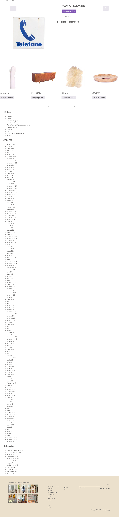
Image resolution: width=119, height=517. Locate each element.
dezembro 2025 (12, 161)
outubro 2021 (11, 266)
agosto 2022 (11, 245)
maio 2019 (10, 326)
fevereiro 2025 (11, 182)
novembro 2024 (12, 188)
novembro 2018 (12, 339)
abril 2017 (10, 379)
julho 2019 (10, 322)
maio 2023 (10, 226)
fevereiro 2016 (11, 408)
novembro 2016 (12, 389)
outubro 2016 (11, 391)
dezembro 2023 (12, 211)
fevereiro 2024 (11, 207)
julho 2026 (10, 146)
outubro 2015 (11, 417)
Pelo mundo (10, 461)
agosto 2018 (11, 345)
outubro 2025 (11, 165)
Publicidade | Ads (12, 127)
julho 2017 (10, 373)
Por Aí (9, 473)
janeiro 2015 (10, 435)
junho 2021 (10, 274)
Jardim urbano (11, 465)
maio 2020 (10, 301)
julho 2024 (10, 197)
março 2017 (10, 381)
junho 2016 (10, 400)
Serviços (9, 129)
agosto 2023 (11, 220)
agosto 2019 (11, 320)
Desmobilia (68, 16)
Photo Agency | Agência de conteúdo (18, 125)
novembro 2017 (12, 364)
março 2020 (10, 306)
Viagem (9, 463)
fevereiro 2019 (11, 333)
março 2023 (10, 230)
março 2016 (10, 406)
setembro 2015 (11, 419)
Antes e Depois (11, 459)
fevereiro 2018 (11, 358)
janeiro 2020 (10, 310)
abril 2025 (10, 178)
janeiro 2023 (10, 234)
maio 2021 (10, 276)
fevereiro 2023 (11, 232)
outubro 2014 (11, 442)
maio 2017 (10, 377)
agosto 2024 (11, 194)
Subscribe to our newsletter (15, 133)
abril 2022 (10, 253)
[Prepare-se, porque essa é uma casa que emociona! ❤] (33, 489)
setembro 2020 (11, 293)
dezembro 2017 (12, 362)
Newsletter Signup (12, 121)
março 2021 (10, 280)
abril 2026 (10, 153)
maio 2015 (10, 427)
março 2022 (10, 255)
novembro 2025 (12, 163)
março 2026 (10, 155)
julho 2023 (10, 222)
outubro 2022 (11, 241)
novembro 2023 (12, 213)
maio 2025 (10, 176)
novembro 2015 (12, 415)
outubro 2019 (11, 316)
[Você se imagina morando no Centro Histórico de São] (33, 498)
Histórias (9, 455)
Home (9, 119)
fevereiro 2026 (11, 157)
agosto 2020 (11, 295)
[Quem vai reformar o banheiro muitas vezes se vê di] (12, 489)
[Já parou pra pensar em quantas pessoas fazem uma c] (22, 489)
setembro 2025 (11, 167)
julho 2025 (10, 171)
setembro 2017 (11, 368)
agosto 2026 (11, 144)
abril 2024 (10, 203)
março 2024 (10, 205)
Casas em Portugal (12, 453)
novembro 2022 (12, 238)
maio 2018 (10, 352)
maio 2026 (10, 150)
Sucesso (9, 135)
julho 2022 (10, 247)
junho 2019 (10, 324)
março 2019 (10, 331)
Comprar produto (69, 11)
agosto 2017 (11, 370)
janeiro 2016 (10, 410)
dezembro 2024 (12, 186)
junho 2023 (10, 224)
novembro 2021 (12, 264)
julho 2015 (10, 423)
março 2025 (10, 180)
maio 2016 (10, 402)
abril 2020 (10, 303)
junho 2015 (10, 425)
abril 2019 (10, 329)
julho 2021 (10, 272)
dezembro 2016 (12, 387)
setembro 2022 (11, 243)
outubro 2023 (11, 215)
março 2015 (10, 431)
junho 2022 (10, 249)
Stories (49, 500)
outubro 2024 (11, 190)
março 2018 (10, 356)
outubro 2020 (11, 291)
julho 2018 (10, 347)
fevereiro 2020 (11, 308)
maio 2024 (10, 201)
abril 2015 (10, 429)
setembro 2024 (11, 192)
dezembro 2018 (12, 337)
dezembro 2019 (12, 312)
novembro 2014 (12, 440)
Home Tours (11, 457)
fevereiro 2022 (11, 257)
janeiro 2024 (10, 209)
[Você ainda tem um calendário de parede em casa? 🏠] (12, 498)
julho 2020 (10, 297)
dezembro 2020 (12, 287)
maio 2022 (10, 251)
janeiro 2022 (10, 259)
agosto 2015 (11, 421)
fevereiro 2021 (11, 282)
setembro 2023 (11, 217)
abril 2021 (10, 278)
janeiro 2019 (10, 335)
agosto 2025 (11, 169)
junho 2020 (10, 299)
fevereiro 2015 (11, 433)
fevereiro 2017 (11, 383)
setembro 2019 (11, 318)
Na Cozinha (10, 471)
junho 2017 (10, 375)
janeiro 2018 (10, 360)
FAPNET (108, 510)
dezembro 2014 (12, 438)
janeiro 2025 (10, 184)
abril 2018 (10, 354)
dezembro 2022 (12, 236)
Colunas (9, 117)
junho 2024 (10, 199)
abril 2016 (10, 404)
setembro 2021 (11, 268)
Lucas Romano (100, 510)
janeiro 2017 (10, 385)
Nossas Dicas (11, 467)
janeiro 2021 (10, 285)
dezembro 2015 (12, 412)
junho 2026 (10, 148)
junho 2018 (10, 350)
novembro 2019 (12, 314)
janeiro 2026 (10, 159)
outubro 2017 (11, 366)
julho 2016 (10, 398)
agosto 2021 (11, 270)
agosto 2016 (11, 396)
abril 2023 (10, 228)
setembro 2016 (11, 394)
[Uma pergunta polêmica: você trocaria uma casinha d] (22, 498)
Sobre (9, 131)
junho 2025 (10, 173)
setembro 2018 (11, 343)
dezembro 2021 (12, 262)
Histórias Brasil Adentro (14, 450)
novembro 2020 (12, 289)
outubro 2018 (11, 341)
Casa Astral (10, 469)
